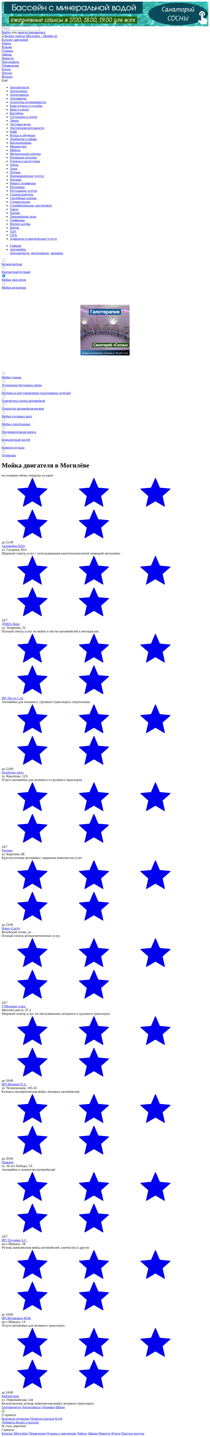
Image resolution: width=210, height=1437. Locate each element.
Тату (13, 231)
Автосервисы (19, 94)
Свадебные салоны (23, 198)
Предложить (10, 62)
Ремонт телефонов (23, 183)
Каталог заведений (15, 39)
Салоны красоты (21, 194)
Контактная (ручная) (16, 272)
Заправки (48, 1407)
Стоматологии (20, 201)
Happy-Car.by (11, 928)
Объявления (10, 65)
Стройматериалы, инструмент (31, 205)
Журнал (7, 76)
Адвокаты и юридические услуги (33, 238)
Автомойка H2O (13, 546)
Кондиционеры (20, 142)
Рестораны (17, 187)
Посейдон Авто (13, 772)
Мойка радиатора (14, 287)
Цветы (14, 227)
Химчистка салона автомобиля (23, 400)
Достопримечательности (27, 128)
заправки (56, 253)
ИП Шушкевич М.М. (16, 1318)
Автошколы (18, 98)
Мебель (15, 150)
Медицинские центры (25, 153)
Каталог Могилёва (15, 1433)
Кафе (13, 131)
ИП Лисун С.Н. (13, 698)
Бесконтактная (12, 264)
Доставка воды (20, 124)
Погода (7, 73)
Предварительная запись (19, 432)
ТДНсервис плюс (14, 1006)
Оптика (15, 172)
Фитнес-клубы (20, 224)
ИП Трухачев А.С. (14, 1240)
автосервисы (40, 253)
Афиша (7, 54)
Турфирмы (17, 220)
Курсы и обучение (22, 135)
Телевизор (9, 455)
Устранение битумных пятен (22, 385)
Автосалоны (18, 91)
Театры (15, 213)
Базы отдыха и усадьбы (26, 105)
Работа (6, 43)
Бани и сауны (19, 109)
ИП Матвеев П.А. (14, 1084)
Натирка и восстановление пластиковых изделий (36, 393)
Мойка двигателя (14, 279)
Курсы (6, 69)
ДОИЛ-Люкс (11, 624)
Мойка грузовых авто (17, 416)
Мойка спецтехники (16, 424)
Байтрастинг (10, 1396)
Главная (15, 245)
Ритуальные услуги (23, 190)
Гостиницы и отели (23, 117)
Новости (8, 58)
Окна (13, 168)
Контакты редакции (16, 1418)
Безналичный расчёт (16, 439)
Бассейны (16, 113)
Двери (14, 120)
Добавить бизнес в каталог (20, 1422)
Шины (60, 1407)
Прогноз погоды (132, 1433)
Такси (14, 209)
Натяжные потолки (23, 157)
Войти (6, 32)
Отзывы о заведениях (61, 1433)
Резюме (7, 47)
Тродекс (7, 850)
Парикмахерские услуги (27, 176)
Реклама (15, 179)
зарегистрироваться (31, 32)
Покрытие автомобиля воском (23, 408)
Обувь (14, 165)
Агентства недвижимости (28, 102)
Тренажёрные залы (23, 216)
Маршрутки (18, 146)
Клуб (58, 1418)
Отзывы (7, 51)
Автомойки (18, 249)
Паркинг (8, 1162)
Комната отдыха (13, 447)
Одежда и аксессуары (25, 161)
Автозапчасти (19, 87)
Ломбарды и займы (23, 139)
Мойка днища (11, 377)
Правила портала (42, 1418)
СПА (13, 235)
